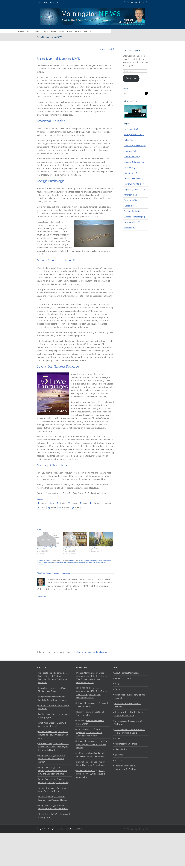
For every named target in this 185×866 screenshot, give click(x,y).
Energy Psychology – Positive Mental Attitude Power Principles (53, 807)
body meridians (82, 560)
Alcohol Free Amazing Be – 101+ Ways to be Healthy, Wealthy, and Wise (53, 734)
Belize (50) (129, 140)
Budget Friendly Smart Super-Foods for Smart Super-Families (52, 698)
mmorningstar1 (83, 729)
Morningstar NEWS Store (125, 743)
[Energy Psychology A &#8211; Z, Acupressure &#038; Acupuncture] (75, 539)
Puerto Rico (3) (130, 205)
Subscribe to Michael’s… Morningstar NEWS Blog (125, 767)
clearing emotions (92, 560)
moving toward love (59, 562)
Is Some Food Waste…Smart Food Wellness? (53, 707)
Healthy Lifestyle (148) (134, 183)
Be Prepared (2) (131, 129)
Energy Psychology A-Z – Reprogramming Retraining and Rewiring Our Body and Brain (52, 770)
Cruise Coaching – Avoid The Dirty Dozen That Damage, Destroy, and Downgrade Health (53, 746)
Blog (116, 683)
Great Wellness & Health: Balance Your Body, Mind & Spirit (129, 731)
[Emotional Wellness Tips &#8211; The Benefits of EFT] (49, 539)
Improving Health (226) (134, 189)
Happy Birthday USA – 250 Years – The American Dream (53, 690)
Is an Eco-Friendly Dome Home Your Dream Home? (91, 744)
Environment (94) (132, 156)
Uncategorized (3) (132, 222)
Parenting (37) (130, 200)
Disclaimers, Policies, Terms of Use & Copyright (130, 696)
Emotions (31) (130, 151)
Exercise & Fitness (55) (134, 161)
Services (118, 760)
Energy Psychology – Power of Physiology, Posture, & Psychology (53, 781)
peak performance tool (71, 562)
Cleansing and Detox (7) (135, 145)
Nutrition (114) (130, 194)
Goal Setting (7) (131, 167)
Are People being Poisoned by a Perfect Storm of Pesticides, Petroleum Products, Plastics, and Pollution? (53, 677)
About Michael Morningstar (126, 672)
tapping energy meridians (99, 562)
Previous (101, 49)
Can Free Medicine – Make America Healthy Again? (54, 716)
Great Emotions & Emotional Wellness (127, 705)
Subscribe (131, 78)
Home (117, 738)
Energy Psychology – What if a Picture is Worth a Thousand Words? (51, 758)
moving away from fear (47, 562)
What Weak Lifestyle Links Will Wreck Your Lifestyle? (52, 724)
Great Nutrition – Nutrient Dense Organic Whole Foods (129, 714)
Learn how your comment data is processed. (92, 652)
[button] (90, 31)
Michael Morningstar (44, 560)
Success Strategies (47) (134, 216)
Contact (117, 689)
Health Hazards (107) (133, 178)
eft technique (101, 560)
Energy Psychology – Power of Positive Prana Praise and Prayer (52, 798)
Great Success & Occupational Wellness (128, 722)
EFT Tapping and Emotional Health (100, 547)
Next (110, 49)
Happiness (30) (130, 172)
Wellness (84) (130, 227)
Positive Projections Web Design (74, 829)
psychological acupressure (85, 562)
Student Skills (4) (132, 211)
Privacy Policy (120, 749)
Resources (119, 754)
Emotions (71, 560)
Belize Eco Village (122, 678)
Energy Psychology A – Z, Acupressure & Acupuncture (90, 773)
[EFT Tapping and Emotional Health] (101, 539)
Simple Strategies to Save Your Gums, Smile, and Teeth (52, 790)
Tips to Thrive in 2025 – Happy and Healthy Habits (54, 816)
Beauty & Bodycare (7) (134, 134)
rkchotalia (81, 761)
